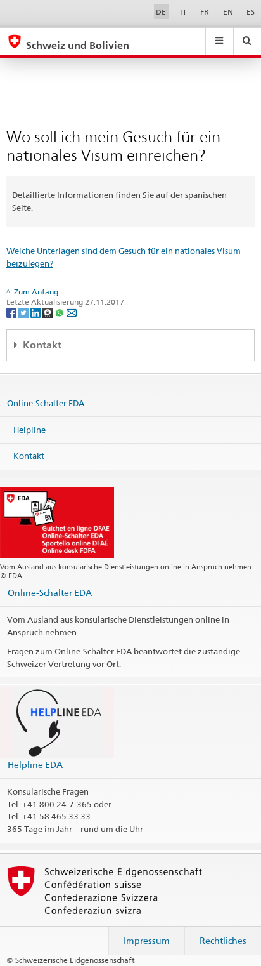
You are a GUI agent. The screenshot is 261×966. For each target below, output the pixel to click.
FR (204, 12)
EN (228, 12)
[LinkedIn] (36, 312)
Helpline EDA (35, 764)
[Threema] (48, 312)
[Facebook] (12, 312)
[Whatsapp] (60, 312)
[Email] (72, 312)
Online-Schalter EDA (45, 403)
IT (183, 12)
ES (250, 12)
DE (161, 12)
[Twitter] (24, 312)
